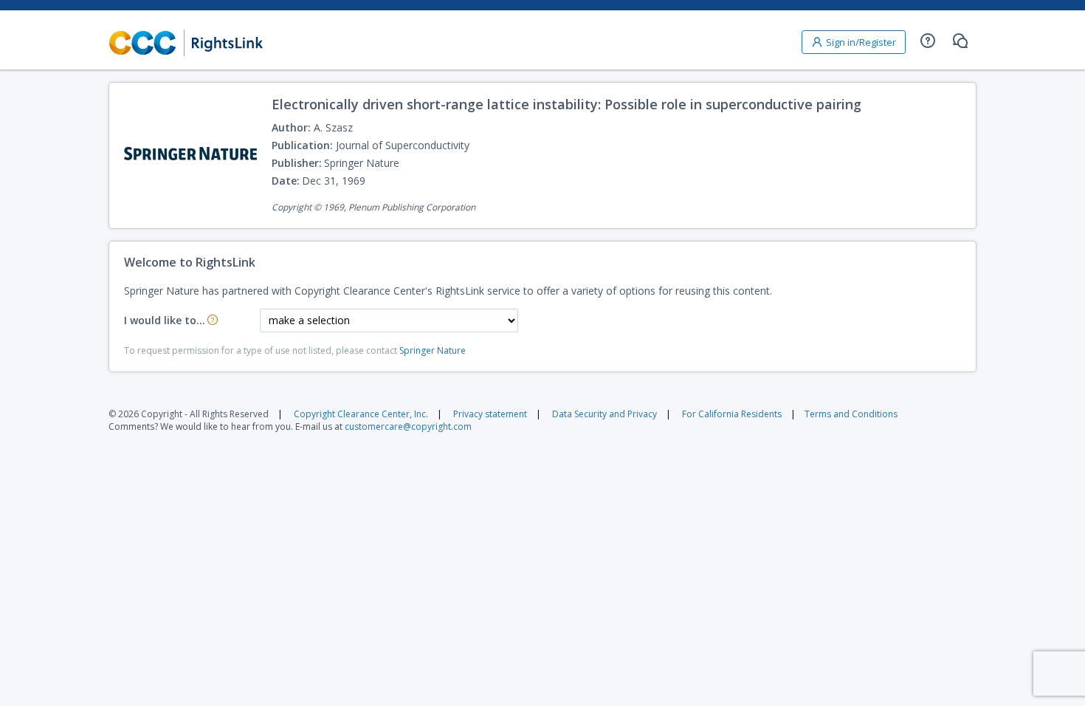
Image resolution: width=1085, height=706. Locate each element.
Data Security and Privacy (604, 414)
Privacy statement (490, 414)
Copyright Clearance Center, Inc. (361, 414)
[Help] (927, 40)
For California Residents (732, 414)
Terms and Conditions (851, 414)
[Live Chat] (960, 40)
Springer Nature (432, 350)
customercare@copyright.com (408, 426)
